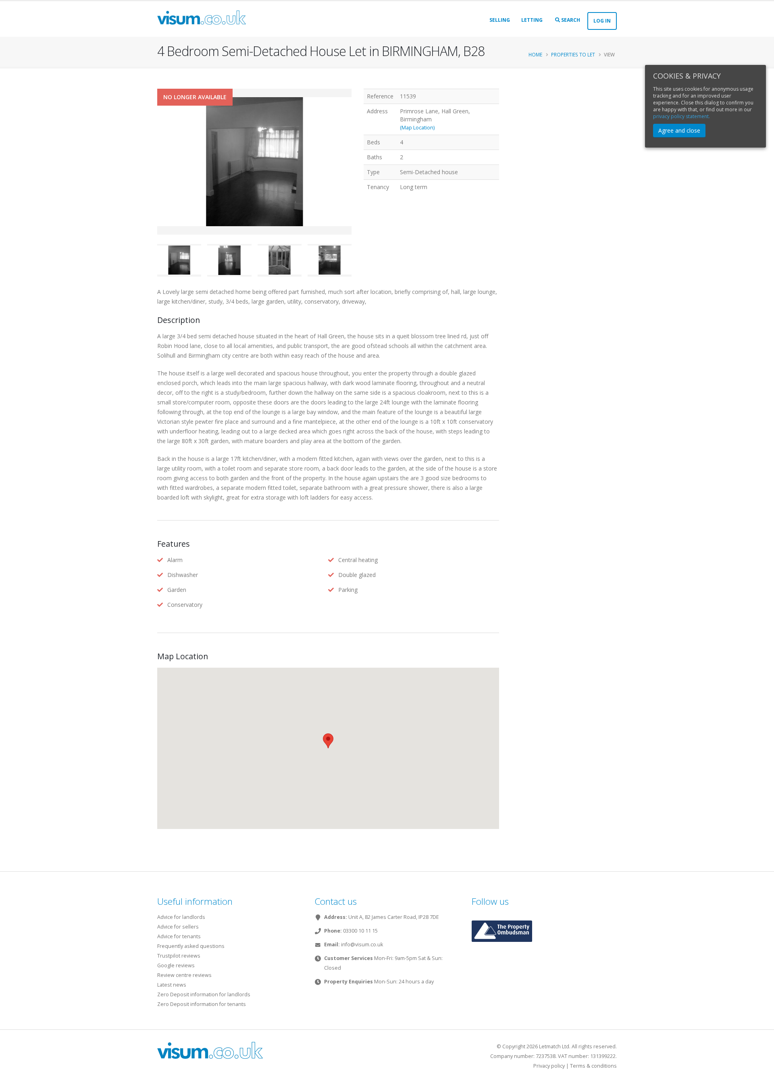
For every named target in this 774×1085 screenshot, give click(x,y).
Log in (602, 20)
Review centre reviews (184, 975)
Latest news (171, 984)
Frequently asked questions (191, 946)
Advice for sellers (178, 926)
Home (535, 54)
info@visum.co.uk (362, 944)
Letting (532, 20)
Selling (499, 20)
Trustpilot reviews (178, 955)
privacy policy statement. (681, 116)
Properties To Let (573, 54)
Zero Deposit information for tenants (201, 1004)
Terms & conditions (593, 1065)
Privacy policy (549, 1065)
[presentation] (157, 174)
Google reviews (176, 965)
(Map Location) (417, 127)
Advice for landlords (181, 917)
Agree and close (679, 130)
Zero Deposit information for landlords (203, 994)
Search (570, 20)
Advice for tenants (179, 936)
